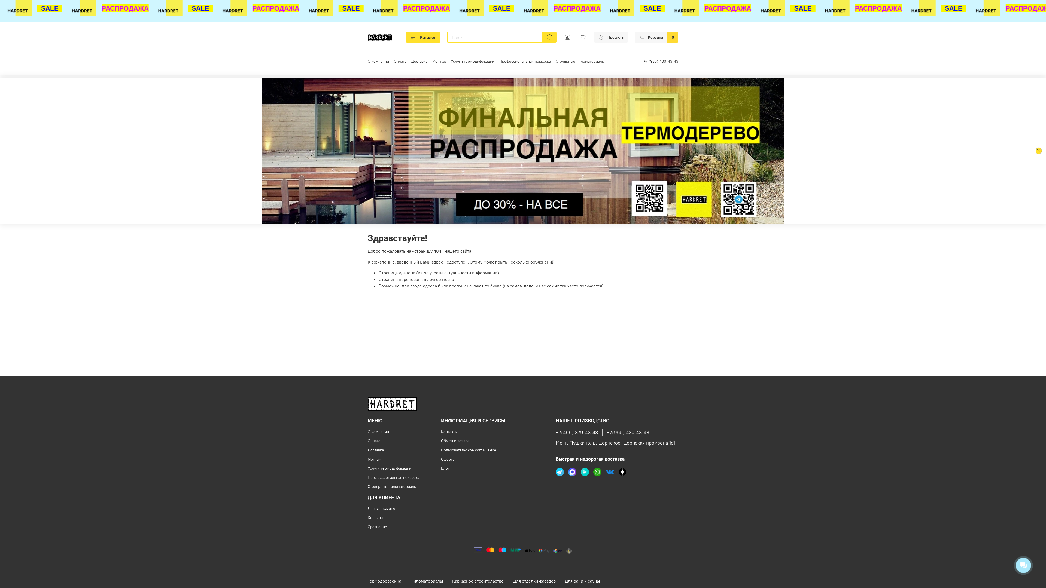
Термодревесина (384, 581)
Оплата (400, 61)
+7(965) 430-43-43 (628, 433)
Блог (445, 468)
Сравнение (377, 526)
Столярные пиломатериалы (580, 61)
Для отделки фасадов (534, 581)
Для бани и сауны (582, 581)
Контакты (449, 431)
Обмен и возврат (456, 440)
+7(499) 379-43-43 (577, 433)
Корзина (375, 517)
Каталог (428, 37)
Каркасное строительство (478, 581)
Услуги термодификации (472, 61)
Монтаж (439, 61)
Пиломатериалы (427, 581)
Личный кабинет (382, 508)
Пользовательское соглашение (468, 450)
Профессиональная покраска (525, 61)
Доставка (419, 61)
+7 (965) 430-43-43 (660, 61)
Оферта (447, 459)
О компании (378, 61)
